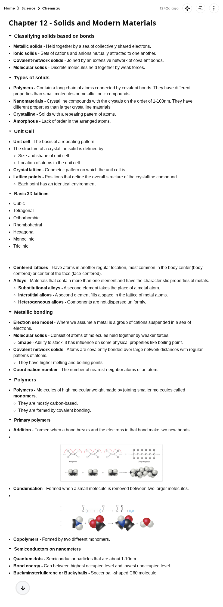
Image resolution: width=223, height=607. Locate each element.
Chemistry (51, 8)
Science (28, 8)
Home (9, 8)
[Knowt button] (187, 8)
